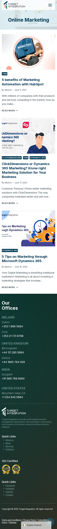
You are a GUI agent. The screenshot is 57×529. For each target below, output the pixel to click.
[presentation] (28, 52)
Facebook (10, 485)
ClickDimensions (11, 158)
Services (10, 446)
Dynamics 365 (37, 158)
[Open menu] (50, 5)
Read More (10, 110)
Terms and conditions (11, 520)
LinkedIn (9, 492)
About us (10, 440)
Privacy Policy (29, 520)
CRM (4, 74)
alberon (8, 90)
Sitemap (12, 522)
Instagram (10, 488)
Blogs (8, 443)
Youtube (9, 495)
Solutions (10, 449)
